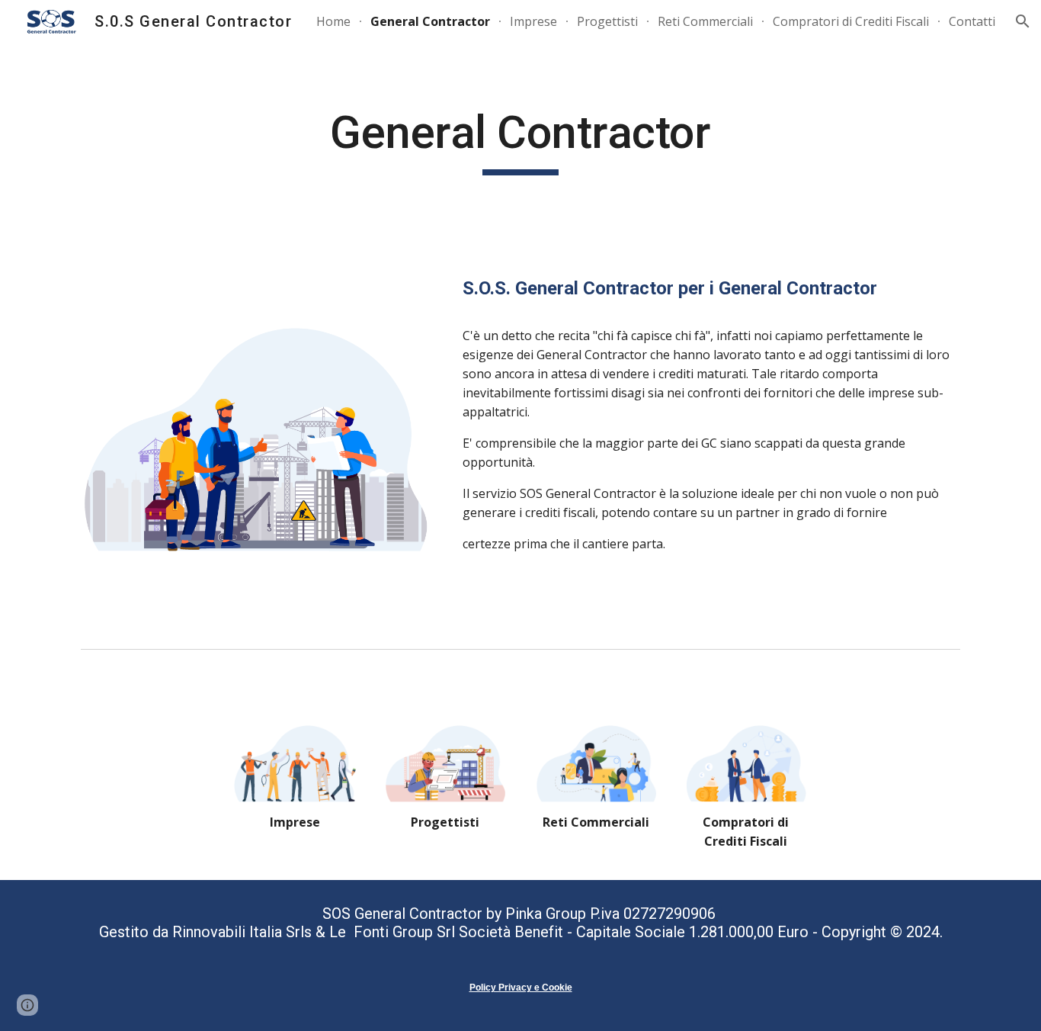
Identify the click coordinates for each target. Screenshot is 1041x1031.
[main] (520, 139)
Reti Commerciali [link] (705, 21)
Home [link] (333, 21)
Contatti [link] (972, 21)
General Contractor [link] (430, 21)
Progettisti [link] (607, 21)
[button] (1022, 21)
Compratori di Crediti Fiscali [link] (851, 21)
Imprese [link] (533, 21)
